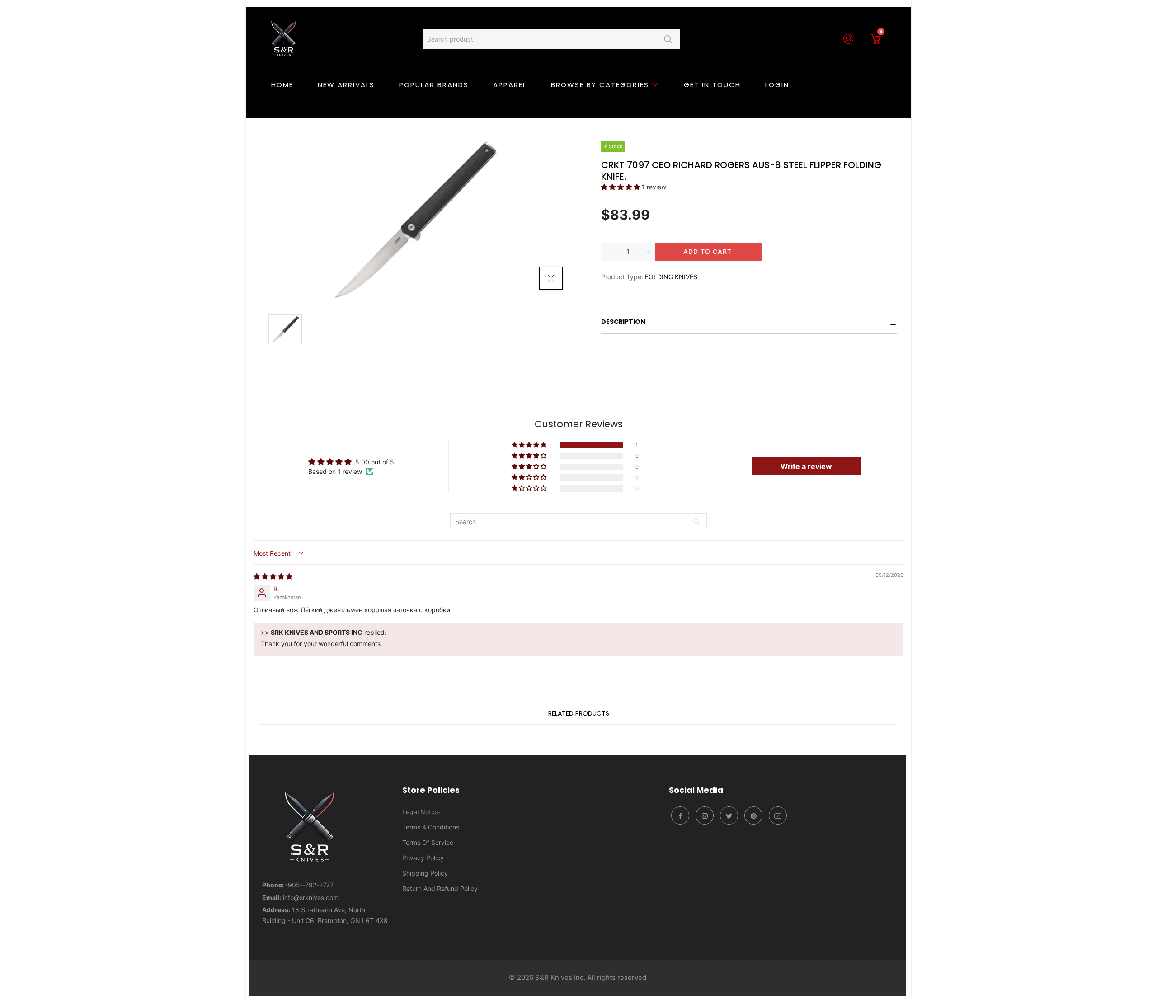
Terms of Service (427, 842)
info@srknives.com (311, 897)
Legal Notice (421, 811)
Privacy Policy (423, 858)
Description (623, 321)
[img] (273, 576)
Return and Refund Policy (440, 888)
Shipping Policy (425, 873)
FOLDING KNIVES (671, 277)
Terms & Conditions (430, 827)
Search (667, 39)
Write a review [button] (806, 466)
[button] (621, 187)
